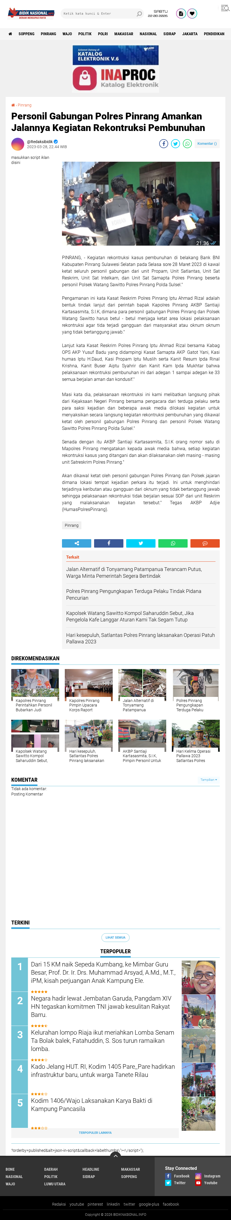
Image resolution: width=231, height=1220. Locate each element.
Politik (85, 34)
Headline (91, 1169)
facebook (171, 1204)
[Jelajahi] (224, 8)
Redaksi (59, 1204)
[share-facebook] (163, 143)
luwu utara (54, 1184)
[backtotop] (115, 1157)
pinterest (95, 1204)
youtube (77, 1204)
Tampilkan (208, 780)
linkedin (113, 1204)
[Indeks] (181, 13)
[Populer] (192, 13)
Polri (103, 34)
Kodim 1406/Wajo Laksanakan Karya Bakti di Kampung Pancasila (91, 1104)
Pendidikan (214, 34)
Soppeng (26, 34)
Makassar (123, 34)
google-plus (149, 1204)
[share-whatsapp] (187, 143)
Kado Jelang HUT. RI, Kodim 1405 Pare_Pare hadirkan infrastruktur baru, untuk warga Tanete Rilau (103, 1070)
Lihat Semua (115, 937)
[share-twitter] (175, 143)
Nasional (148, 34)
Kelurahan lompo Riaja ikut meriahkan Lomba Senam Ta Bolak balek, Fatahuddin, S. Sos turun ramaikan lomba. (102, 1040)
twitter (129, 1204)
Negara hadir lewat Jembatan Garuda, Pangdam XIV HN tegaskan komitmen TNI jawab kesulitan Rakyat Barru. (101, 1006)
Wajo (67, 34)
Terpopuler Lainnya (95, 1133)
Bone (10, 1169)
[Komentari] (205, 543)
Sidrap (169, 34)
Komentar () (207, 143)
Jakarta (189, 34)
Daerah (51, 1169)
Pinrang (48, 34)
